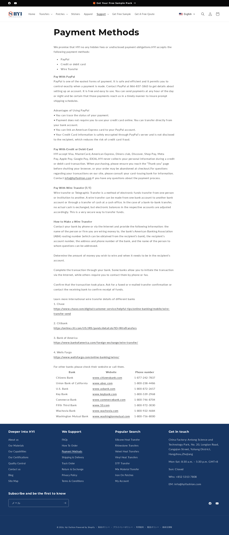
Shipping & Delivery (73, 457)
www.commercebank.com (109, 399)
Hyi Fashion (70, 527)
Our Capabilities (17, 451)
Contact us (14, 469)
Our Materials (16, 445)
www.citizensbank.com (107, 377)
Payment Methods (72, 451)
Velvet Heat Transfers (127, 451)
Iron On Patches (124, 475)
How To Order (70, 445)
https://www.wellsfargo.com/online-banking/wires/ (86, 357)
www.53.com (101, 405)
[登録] (65, 503)
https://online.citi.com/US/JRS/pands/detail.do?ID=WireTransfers (95, 328)
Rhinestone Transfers (127, 445)
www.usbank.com (104, 388)
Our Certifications (18, 457)
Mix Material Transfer (127, 469)
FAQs (65, 439)
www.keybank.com (105, 394)
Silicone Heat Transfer (127, 439)
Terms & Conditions (73, 481)
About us (13, 439)
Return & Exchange (72, 469)
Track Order (68, 463)
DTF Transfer (122, 463)
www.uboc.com (102, 383)
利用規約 (140, 527)
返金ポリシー (104, 527)
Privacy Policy (69, 475)
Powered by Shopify (85, 527)
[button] (45, 14)
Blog (10, 475)
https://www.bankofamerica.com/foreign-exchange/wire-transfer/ (96, 342)
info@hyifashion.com (78, 178)
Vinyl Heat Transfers (126, 457)
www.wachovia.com (105, 410)
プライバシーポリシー (123, 527)
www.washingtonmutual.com (111, 416)
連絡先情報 (167, 527)
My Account (122, 481)
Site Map (13, 481)
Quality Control (17, 463)
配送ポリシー (153, 527)
